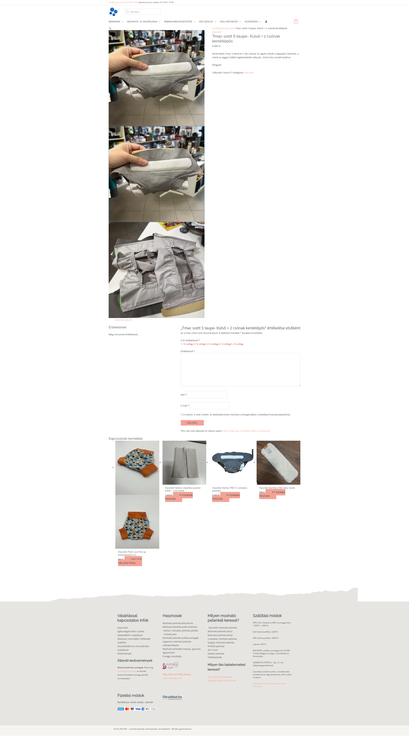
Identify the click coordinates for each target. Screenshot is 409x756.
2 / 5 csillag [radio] (199, 344)
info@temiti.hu (115, 2)
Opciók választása (130, 561)
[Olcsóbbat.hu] (172, 696)
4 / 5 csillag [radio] (225, 344)
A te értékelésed (190, 340)
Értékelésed (188, 351)
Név (184, 394)
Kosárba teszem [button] (179, 496)
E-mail (185, 405)
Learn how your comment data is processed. (246, 430)
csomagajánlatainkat (126, 671)
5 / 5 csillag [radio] (237, 344)
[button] (156, 28)
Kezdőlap (217, 28)
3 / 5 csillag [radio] (212, 344)
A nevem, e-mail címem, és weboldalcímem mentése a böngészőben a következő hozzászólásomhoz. (237, 414)
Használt (228, 28)
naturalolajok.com (172, 678)
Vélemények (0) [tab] (123, 319)
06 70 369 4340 (130, 2)
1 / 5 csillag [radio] (187, 344)
